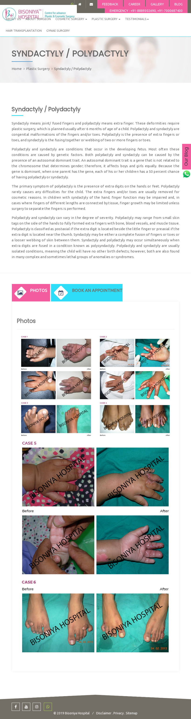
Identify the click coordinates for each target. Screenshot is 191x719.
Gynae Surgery (58, 30)
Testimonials (136, 19)
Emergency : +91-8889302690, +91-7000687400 (146, 11)
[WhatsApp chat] (72, 4)
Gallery (157, 4)
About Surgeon (38, 19)
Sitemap (131, 713)
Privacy (118, 713)
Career (134, 4)
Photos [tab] (38, 290)
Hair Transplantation (24, 30)
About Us (13, 19)
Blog (178, 4)
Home (17, 69)
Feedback (110, 4)
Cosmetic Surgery (70, 19)
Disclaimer (103, 713)
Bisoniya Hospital (77, 713)
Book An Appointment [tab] (97, 290)
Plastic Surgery (105, 19)
